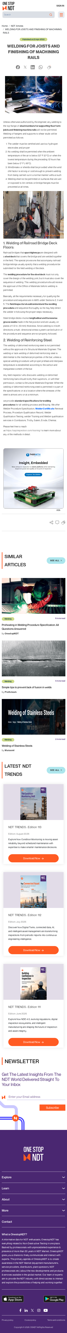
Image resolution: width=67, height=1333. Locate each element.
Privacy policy (7, 1320)
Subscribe (52, 1107)
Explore (7, 1177)
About (6, 1199)
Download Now (31, 858)
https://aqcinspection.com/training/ (23, 430)
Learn (5, 1188)
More (5, 1210)
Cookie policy (30, 1320)
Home (5, 25)
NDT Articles (17, 25)
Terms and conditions (56, 1320)
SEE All (54, 560)
